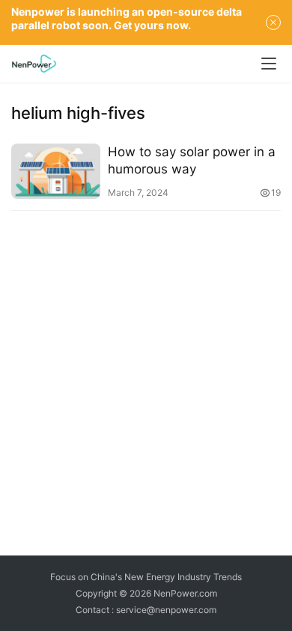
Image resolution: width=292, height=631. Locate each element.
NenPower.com (185, 593)
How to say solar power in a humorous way (192, 160)
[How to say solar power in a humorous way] (55, 171)
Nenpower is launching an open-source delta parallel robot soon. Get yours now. (126, 18)
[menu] (269, 63)
